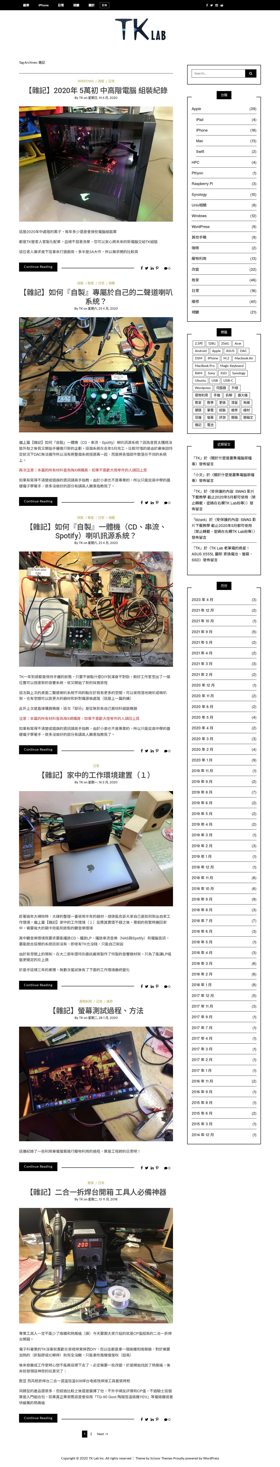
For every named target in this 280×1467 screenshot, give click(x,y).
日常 (61, 5)
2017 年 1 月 (224, 1070)
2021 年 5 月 (224, 642)
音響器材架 (131, 953)
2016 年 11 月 (224, 1081)
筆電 (210, 410)
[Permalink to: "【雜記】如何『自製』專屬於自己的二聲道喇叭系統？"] (96, 374)
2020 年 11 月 (224, 695)
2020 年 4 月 (224, 727)
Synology (224, 194)
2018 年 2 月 (224, 973)
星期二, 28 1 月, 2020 (103, 1017)
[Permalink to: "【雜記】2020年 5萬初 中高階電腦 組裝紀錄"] (96, 164)
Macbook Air (244, 358)
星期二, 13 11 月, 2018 (102, 1199)
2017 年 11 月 (224, 1006)
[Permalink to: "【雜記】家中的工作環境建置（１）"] (96, 848)
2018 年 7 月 (224, 920)
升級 (235, 388)
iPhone (44, 5)
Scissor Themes (161, 1458)
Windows (86, 81)
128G (212, 343)
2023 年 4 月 (224, 599)
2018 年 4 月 (224, 952)
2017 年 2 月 (224, 1059)
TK (81, 97)
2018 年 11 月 (224, 877)
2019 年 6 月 (224, 802)
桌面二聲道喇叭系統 (57, 692)
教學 (210, 402)
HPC (224, 162)
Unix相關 (224, 204)
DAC (243, 351)
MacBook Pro (205, 366)
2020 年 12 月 (224, 685)
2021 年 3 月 (224, 663)
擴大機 (243, 395)
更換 (222, 402)
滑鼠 (234, 402)
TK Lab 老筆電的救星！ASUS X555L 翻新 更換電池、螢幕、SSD (222, 553)
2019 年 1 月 (224, 856)
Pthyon (224, 172)
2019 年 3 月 (224, 834)
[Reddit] (221, 5)
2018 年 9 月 (224, 899)
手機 (217, 395)
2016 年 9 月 (224, 1091)
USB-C (228, 380)
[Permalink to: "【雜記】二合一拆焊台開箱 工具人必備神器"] (96, 1265)
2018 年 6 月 (224, 931)
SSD (224, 373)
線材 (246, 410)
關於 (92, 5)
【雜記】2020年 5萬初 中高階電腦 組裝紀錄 (96, 90)
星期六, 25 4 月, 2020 (103, 308)
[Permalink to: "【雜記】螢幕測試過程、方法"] (96, 1083)
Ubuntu (200, 380)
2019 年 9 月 (224, 781)
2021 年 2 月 (224, 674)
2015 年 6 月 (224, 1113)
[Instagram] (216, 5)
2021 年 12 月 (224, 610)
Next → (102, 1434)
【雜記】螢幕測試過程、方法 (96, 1011)
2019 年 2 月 (224, 845)
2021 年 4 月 (224, 652)
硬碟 (198, 410)
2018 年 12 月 (224, 866)
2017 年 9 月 (224, 1016)
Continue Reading (38, 266)
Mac (226, 140)
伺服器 (221, 388)
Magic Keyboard (232, 366)
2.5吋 (199, 343)
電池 (210, 425)
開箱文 (248, 417)
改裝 (101, 81)
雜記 (198, 425)
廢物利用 (86, 1001)
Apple (224, 108)
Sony (211, 373)
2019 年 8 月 (224, 792)
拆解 (229, 395)
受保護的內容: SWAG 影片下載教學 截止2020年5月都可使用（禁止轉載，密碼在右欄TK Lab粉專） (224, 497)
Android (201, 351)
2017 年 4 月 (224, 1038)
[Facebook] (207, 5)
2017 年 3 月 (224, 1048)
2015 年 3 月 (224, 1123)
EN (104, 5)
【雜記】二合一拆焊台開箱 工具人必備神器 (96, 1192)
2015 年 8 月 (224, 1102)
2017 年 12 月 (224, 995)
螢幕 (210, 417)
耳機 (198, 417)
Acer (238, 343)
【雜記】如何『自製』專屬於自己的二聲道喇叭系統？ (96, 297)
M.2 (226, 358)
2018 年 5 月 (224, 941)
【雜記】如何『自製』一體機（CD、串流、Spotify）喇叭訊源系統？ (86, 442)
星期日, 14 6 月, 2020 (102, 97)
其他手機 (224, 237)
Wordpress (203, 388)
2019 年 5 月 (224, 813)
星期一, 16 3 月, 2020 (102, 782)
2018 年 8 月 (224, 909)
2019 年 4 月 (224, 824)
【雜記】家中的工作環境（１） (71, 922)
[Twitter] (211, 5)
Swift (226, 151)
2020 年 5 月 (224, 717)
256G (225, 343)
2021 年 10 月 (224, 620)
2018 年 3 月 (224, 963)
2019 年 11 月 (224, 770)
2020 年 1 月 (224, 759)
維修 (26, 5)
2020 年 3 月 (224, 738)
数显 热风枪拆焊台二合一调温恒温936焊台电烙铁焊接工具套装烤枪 (74, 1380)
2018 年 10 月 (224, 888)
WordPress (224, 226)
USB (215, 380)
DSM (198, 358)
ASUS (230, 351)
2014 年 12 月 (224, 1134)
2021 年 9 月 (224, 631)
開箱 (234, 417)
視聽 (76, 5)
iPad (226, 119)
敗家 (91, 283)
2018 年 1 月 (224, 984)
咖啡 (224, 247)
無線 (246, 402)
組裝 (222, 410)
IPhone (213, 358)
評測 (222, 417)
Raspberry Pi (224, 183)
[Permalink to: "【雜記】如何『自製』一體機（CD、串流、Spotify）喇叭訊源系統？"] (96, 609)
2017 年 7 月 (224, 1027)
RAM (198, 373)
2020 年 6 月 (224, 706)
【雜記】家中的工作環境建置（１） (96, 775)
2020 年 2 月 (224, 749)
